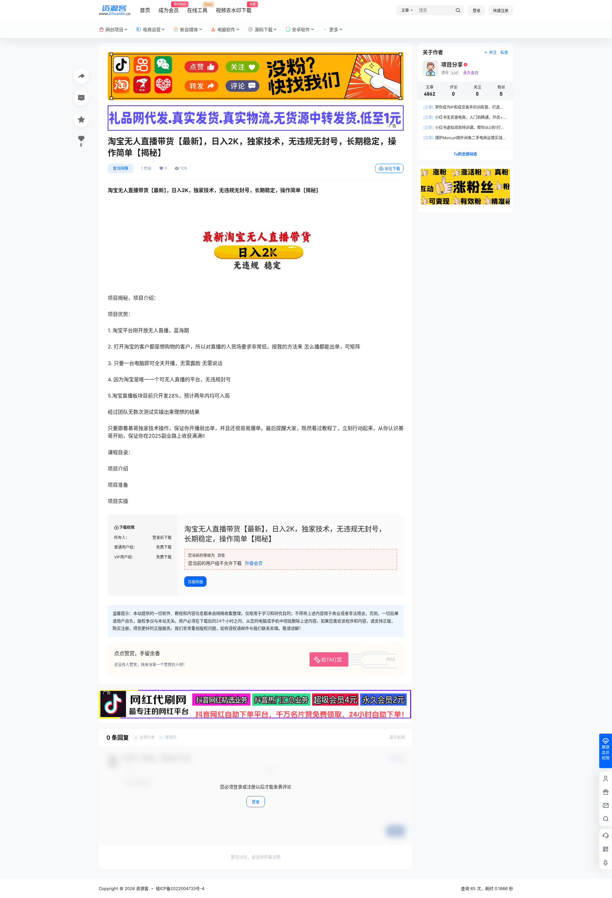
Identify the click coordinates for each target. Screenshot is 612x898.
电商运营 (152, 29)
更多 (333, 29)
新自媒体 (189, 29)
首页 (145, 10)
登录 (476, 10)
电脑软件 (226, 29)
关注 (493, 52)
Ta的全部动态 (465, 154)
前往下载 (392, 168)
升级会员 (254, 563)
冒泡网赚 (120, 168)
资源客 (142, 888)
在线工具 (197, 8)
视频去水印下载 (233, 8)
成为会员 (168, 8)
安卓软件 (301, 29)
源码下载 (264, 29)
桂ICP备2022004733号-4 (180, 888)
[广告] (256, 55)
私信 (504, 52)
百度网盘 (195, 581)
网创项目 (114, 29)
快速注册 (500, 10)
